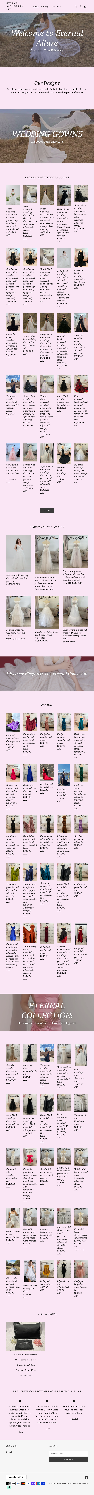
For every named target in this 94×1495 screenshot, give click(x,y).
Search (9, 1451)
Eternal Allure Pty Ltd (14, 6)
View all (47, 510)
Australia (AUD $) (15, 1477)
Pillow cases (25, 1375)
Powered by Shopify (80, 1483)
